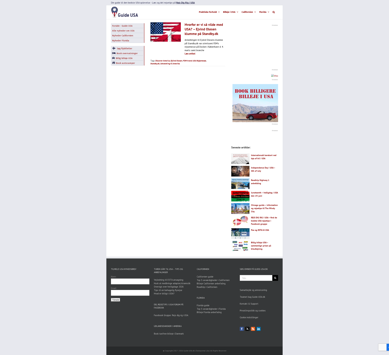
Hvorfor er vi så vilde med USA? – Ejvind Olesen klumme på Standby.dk (204, 29)
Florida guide (203, 305)
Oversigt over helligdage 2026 (169, 286)
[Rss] (253, 329)
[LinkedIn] (259, 329)
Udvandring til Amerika (170, 63)
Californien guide (205, 276)
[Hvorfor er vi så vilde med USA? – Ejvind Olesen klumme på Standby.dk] (165, 32)
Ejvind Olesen (176, 60)
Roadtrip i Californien (207, 287)
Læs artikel (190, 53)
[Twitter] (247, 329)
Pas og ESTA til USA (260, 230)
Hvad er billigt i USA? (164, 293)
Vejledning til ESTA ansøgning (168, 279)
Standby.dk (155, 63)
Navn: (113, 276)
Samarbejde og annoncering (253, 290)
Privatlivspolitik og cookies (253, 310)
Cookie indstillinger (249, 317)
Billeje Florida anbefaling (209, 312)
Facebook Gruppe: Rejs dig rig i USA (171, 315)
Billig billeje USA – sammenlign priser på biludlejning (261, 245)
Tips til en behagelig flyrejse (168, 290)
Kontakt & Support (249, 303)
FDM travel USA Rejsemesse (194, 60)
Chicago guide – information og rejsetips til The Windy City (264, 208)
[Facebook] (242, 329)
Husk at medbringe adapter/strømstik (172, 283)
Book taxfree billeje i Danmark (169, 333)
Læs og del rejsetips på (173, 2)
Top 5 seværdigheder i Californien (213, 280)
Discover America (162, 60)
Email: (114, 288)
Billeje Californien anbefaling (211, 283)
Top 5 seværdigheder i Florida (211, 308)
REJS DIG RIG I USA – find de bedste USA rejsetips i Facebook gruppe (264, 220)
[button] (274, 11)
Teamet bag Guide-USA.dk (252, 296)
